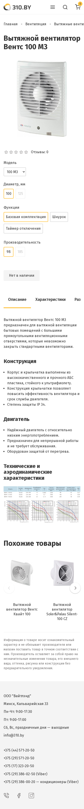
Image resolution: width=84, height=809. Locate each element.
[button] (9, 588)
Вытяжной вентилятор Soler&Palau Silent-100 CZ (62, 612)
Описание (17, 299)
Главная (11, 24)
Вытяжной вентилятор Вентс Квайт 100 (22, 609)
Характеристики (50, 299)
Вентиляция (35, 24)
